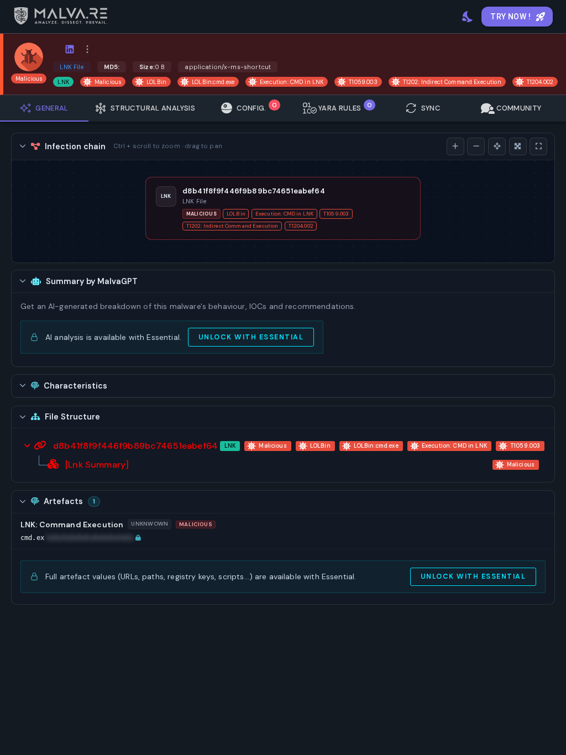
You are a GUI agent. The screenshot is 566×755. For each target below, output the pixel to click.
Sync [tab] (430, 108)
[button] (80, 538)
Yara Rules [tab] (345, 107)
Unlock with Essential (250, 337)
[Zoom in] (455, 146)
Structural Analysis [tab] (153, 108)
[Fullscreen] (538, 146)
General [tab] (52, 108)
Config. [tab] (257, 107)
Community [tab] (518, 108)
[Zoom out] (476, 146)
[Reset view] (497, 146)
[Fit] (518, 146)
